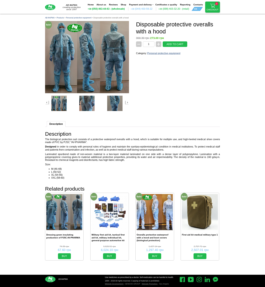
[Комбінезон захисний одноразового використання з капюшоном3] (115, 103)
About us (101, 5)
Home (91, 5)
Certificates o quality (166, 5)
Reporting (185, 5)
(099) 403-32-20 (169, 9)
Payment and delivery (140, 5)
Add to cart (175, 44)
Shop (123, 5)
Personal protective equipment (163, 53)
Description (56, 124)
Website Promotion (150, 284)
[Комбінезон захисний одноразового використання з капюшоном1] (59, 103)
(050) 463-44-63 (98, 9)
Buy (64, 256)
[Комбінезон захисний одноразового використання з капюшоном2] (87, 103)
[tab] (56, 124)
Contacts (198, 5)
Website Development (114, 284)
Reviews (113, 5)
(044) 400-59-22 (141, 9)
